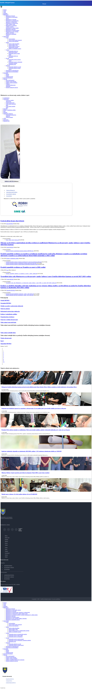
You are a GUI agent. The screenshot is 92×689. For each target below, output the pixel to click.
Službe (7, 42)
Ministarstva (5, 14)
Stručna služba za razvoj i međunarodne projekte (14, 47)
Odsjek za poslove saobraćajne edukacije (12, 306)
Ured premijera (12, 39)
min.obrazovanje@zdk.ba (11, 192)
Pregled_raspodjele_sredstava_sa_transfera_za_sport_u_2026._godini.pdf (21, 273)
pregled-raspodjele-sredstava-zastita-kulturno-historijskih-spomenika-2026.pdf (22, 264)
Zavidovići (7, 553)
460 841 (14, 194)
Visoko (6, 551)
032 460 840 (9, 194)
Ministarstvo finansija (10, 15)
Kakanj (6, 539)
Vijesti (4, 11)
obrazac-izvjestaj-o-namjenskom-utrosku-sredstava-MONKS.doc (19, 250)
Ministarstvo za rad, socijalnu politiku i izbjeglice (12, 32)
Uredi (7, 37)
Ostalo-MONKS (9, 223)
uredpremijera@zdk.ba (9, 575)
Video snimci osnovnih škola (8, 322)
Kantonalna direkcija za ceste (15, 66)
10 (3, 362)
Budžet (7, 74)
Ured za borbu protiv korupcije (15, 40)
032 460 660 (7, 567)
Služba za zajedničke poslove (15, 48)
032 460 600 (7, 576)
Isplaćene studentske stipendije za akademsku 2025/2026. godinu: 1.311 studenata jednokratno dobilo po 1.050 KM (31, 451)
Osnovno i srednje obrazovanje (9, 319)
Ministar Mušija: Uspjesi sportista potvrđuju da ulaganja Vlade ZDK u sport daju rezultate (25, 472)
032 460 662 (7, 569)
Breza (6, 535)
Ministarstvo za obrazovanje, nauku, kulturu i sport (12, 24)
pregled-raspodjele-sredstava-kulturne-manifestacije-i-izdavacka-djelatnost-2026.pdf (23, 262)
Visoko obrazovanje (6, 338)
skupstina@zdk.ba (8, 565)
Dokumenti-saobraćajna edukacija (10, 311)
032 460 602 (7, 578)
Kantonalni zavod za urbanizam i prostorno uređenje (15, 62)
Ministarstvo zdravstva (10, 29)
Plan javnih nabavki (10, 80)
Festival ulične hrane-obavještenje (12, 221)
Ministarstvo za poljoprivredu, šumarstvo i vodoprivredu (12, 21)
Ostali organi (6, 36)
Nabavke (5, 79)
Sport (7, 270)
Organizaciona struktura (7, 317)
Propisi (7, 75)
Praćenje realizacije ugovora (12, 87)
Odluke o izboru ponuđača (11, 82)
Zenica (6, 555)
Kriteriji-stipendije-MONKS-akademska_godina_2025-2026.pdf (19, 295)
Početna (5, 9)
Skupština (5, 13)
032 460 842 (9, 196)
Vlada (4, 12)
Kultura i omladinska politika (12, 258)
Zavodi (7, 58)
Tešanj (6, 545)
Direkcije (8, 65)
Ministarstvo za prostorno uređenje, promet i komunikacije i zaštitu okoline (12, 27)
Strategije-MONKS (6, 303)
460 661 (12, 567)
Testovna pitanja (5, 308)
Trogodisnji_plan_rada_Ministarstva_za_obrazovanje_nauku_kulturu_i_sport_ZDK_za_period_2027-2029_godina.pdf (31, 282)
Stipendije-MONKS (11, 290)
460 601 (12, 576)
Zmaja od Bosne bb (10, 190)
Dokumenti (5, 72)
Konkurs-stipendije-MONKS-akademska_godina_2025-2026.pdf (20, 293)
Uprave (7, 49)
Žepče (6, 556)
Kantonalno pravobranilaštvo (12, 71)
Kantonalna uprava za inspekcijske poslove (13, 52)
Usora (6, 547)
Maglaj (6, 541)
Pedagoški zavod (12, 64)
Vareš (6, 549)
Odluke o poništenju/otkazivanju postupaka (10, 85)
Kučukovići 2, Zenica (5, 524)
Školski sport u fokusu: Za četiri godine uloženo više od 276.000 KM (19, 494)
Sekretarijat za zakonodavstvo (12, 70)
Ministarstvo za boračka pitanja (12, 30)
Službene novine (9, 76)
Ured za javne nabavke (13, 41)
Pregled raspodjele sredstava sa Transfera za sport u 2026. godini (23, 267)
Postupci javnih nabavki (11, 81)
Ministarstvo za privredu (11, 19)
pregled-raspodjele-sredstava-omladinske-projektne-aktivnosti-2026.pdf (21, 263)
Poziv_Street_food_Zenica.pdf (12, 239)
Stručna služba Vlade (13, 45)
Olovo (6, 543)
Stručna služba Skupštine (14, 43)
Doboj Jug (7, 537)
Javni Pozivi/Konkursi (8, 77)
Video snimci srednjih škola (8, 332)
